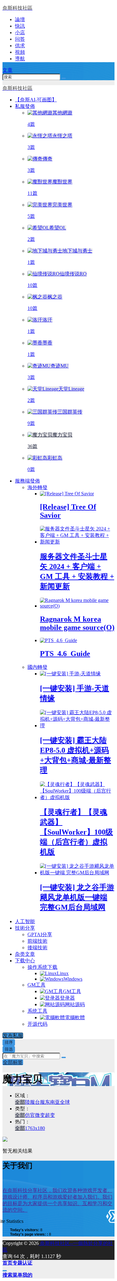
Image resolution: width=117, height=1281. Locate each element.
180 (41, 1128)
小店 (20, 32)
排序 (9, 1042)
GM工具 (36, 984)
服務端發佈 (27, 480)
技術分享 (25, 928)
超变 (50, 1115)
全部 (20, 1102)
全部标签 (13, 1062)
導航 (20, 58)
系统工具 (37, 1011)
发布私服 (13, 1035)
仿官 (30, 1115)
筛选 (9, 1049)
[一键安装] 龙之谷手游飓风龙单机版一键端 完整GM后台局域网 (77, 897)
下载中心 (25, 960)
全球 (65, 1102)
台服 (40, 1102)
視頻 (20, 52)
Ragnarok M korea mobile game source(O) (77, 623)
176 (28, 1128)
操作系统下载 (42, 967)
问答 (20, 39)
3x (34, 1128)
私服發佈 (25, 106)
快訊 (20, 26)
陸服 (30, 1102)
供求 (20, 45)
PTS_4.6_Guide (65, 654)
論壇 (20, 19)
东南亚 (52, 1102)
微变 (40, 1115)
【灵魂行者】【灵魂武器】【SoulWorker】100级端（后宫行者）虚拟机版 (76, 832)
